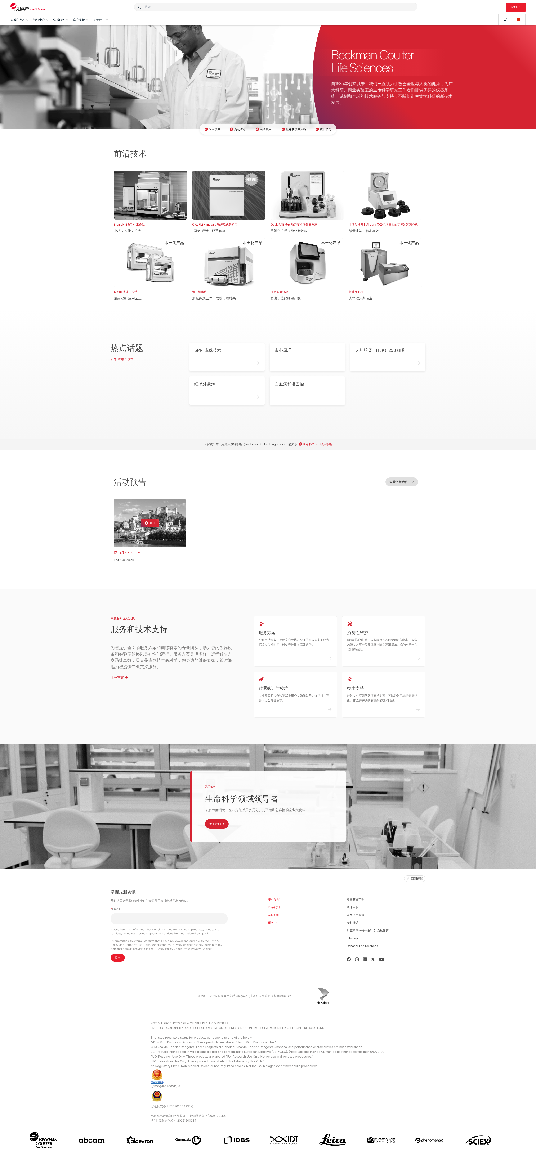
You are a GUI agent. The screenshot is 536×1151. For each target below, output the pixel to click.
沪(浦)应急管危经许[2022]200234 (173, 1120)
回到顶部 (417, 878)
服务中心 (274, 922)
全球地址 (274, 915)
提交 (118, 957)
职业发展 (274, 899)
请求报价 (515, 7)
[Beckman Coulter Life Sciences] (27, 7)
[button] (139, 7)
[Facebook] (349, 959)
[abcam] (91, 1140)
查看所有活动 (402, 482)
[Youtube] (381, 959)
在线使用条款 (355, 915)
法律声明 (352, 907)
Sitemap (352, 938)
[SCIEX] (477, 1140)
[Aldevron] (140, 1140)
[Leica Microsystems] (332, 1140)
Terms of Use (133, 944)
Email (115, 909)
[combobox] (275, 7)
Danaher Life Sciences (362, 946)
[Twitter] (373, 959)
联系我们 (274, 907)
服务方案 (119, 677)
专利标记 (352, 922)
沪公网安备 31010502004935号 (172, 1106)
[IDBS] (236, 1140)
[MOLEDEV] (381, 1140)
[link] (150, 530)
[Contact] (505, 19)
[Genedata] (188, 1140)
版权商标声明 (355, 899)
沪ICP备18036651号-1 (165, 1086)
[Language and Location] (519, 19)
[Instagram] (357, 959)
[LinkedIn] (365, 959)
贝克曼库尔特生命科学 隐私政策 (368, 930)
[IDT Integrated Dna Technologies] (284, 1140)
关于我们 (216, 824)
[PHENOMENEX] (429, 1140)
